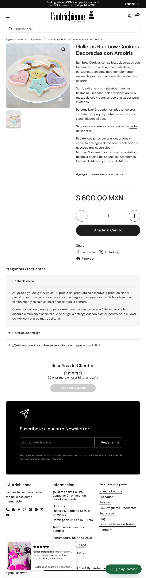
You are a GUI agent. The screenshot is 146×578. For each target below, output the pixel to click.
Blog (102, 519)
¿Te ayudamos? (126, 569)
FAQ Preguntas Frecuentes (117, 508)
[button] (81, 216)
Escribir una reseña (73, 388)
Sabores (105, 502)
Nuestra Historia (110, 491)
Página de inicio (14, 39)
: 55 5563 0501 (81, 538)
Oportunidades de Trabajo (117, 524)
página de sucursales (103, 157)
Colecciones (35, 39)
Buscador (106, 497)
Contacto (105, 530)
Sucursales (107, 513)
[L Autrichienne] (73, 16)
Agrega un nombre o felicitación (100, 174)
